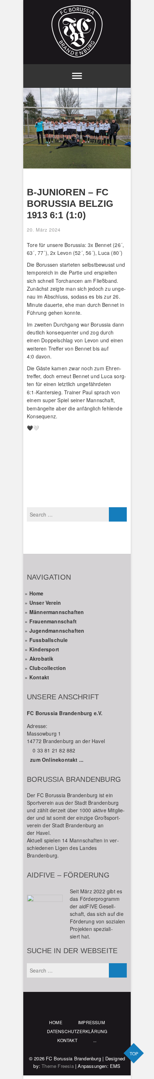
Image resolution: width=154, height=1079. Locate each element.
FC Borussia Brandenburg (73, 1058)
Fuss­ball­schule (48, 639)
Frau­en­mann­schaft (53, 621)
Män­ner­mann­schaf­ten (56, 611)
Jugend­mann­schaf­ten (57, 630)
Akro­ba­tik (41, 658)
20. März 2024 (43, 229)
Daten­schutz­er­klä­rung (77, 1031)
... (95, 1040)
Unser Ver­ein (45, 602)
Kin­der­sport (44, 649)
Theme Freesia (58, 1066)
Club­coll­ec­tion (47, 667)
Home (36, 593)
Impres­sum (91, 1022)
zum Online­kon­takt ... (56, 759)
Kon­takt (39, 677)
